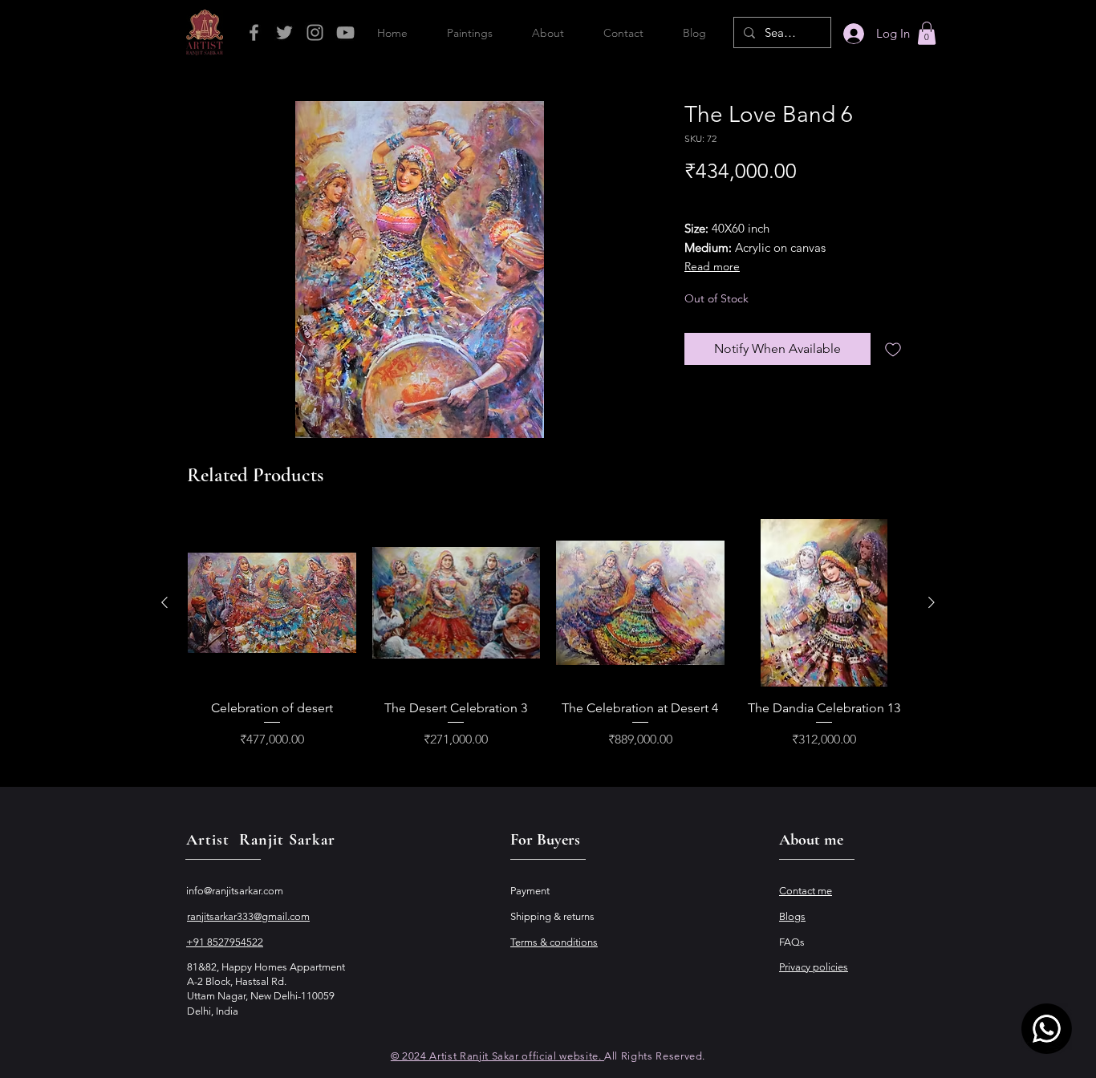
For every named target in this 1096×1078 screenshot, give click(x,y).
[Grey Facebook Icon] (254, 32)
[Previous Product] (164, 602)
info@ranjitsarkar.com (234, 891)
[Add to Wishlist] (893, 349)
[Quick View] (272, 603)
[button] (926, 33)
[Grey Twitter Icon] (284, 32)
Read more (712, 266)
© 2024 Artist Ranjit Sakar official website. (497, 1056)
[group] (548, 634)
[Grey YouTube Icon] (345, 32)
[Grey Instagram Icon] (315, 32)
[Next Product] (931, 602)
